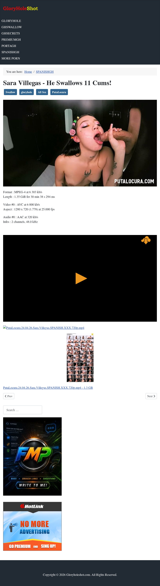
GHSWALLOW (12, 27)
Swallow (10, 92)
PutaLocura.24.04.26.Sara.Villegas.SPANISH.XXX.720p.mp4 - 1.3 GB (48, 387)
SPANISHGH (10, 52)
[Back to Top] (153, 579)
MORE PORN (11, 58)
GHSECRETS (11, 33)
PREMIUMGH (11, 39)
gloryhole (26, 92)
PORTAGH (9, 46)
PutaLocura (59, 92)
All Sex (42, 92)
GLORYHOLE (11, 21)
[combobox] (22, 409)
